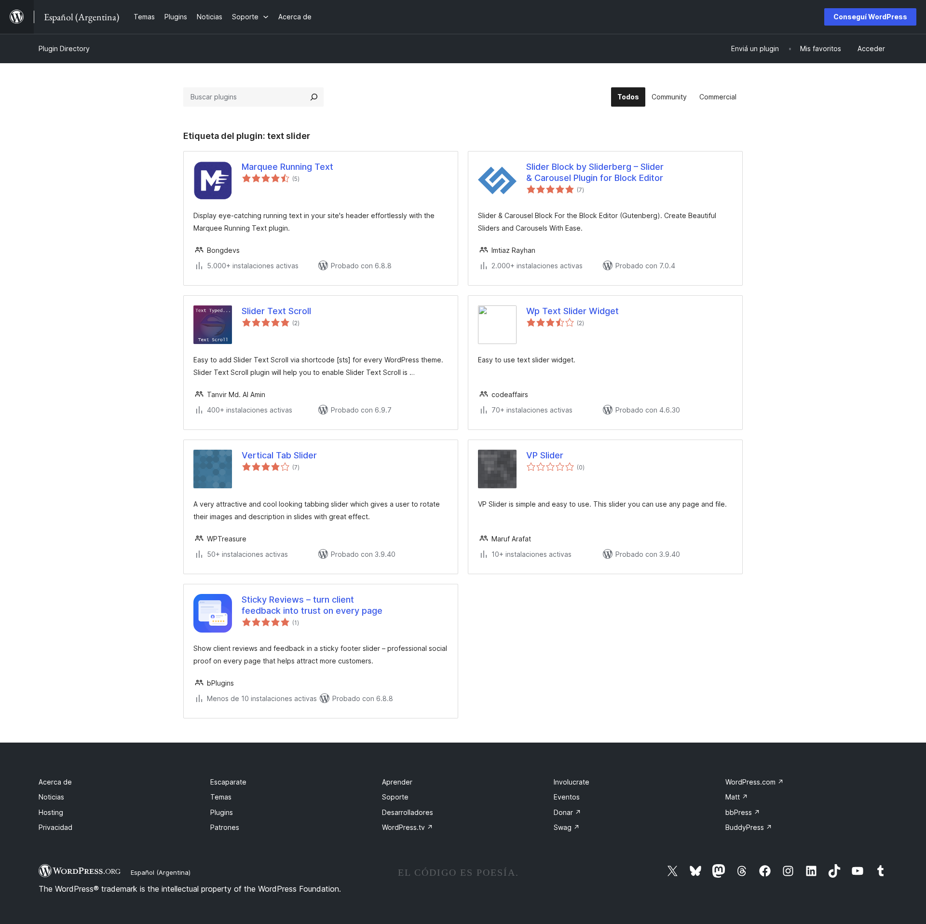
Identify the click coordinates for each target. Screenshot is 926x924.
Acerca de (55, 782)
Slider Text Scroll (276, 311)
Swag (567, 827)
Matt (736, 797)
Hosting (51, 812)
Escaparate (228, 782)
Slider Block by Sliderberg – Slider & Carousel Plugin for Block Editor (595, 172)
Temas (221, 797)
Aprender (397, 782)
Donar (567, 812)
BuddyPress (748, 827)
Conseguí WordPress (870, 17)
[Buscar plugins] (314, 97)
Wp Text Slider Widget (572, 311)
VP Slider (544, 455)
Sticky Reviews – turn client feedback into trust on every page (312, 605)
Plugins (221, 812)
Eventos (567, 797)
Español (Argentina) (161, 872)
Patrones (224, 827)
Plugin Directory (64, 48)
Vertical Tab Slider (279, 455)
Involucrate (571, 782)
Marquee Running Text (287, 167)
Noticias (51, 797)
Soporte (395, 797)
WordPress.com (754, 782)
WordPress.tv (407, 827)
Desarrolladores (407, 812)
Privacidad (55, 827)
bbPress (742, 812)
